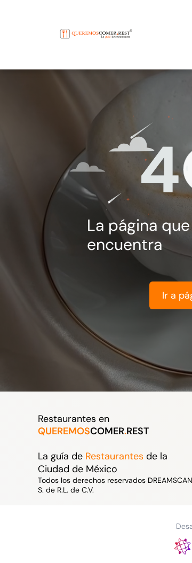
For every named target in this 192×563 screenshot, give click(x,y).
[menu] (16, 24)
